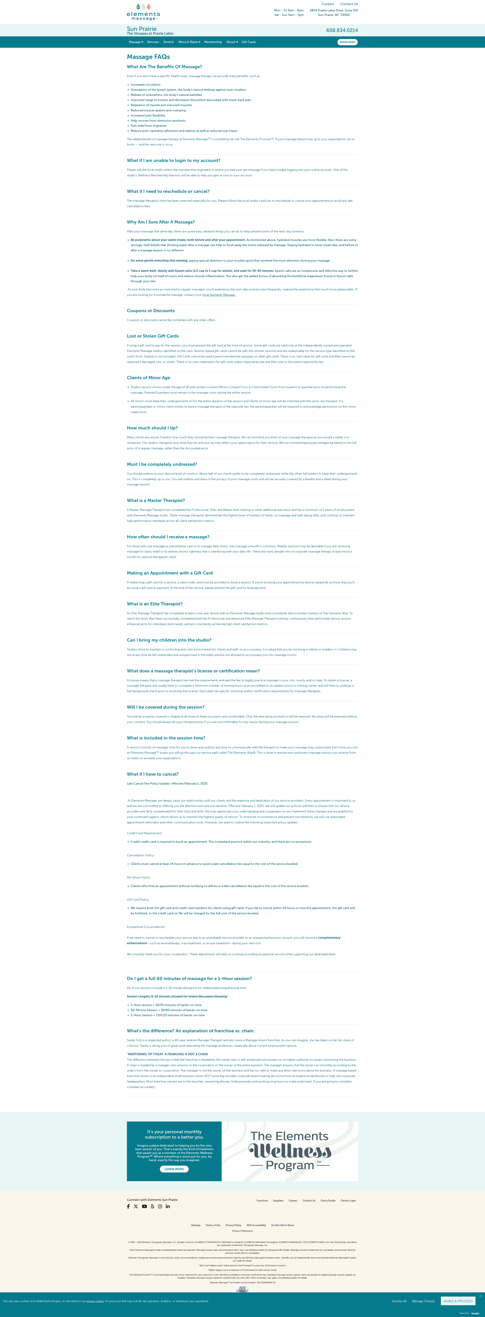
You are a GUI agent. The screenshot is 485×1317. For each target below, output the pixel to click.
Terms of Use (213, 1225)
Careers (328, 4)
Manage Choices (423, 1301)
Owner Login (348, 1200)
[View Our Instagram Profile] (159, 1206)
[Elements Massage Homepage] (146, 12)
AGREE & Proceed (458, 1301)
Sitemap (195, 1225)
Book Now (347, 42)
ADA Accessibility (256, 1225)
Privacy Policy (233, 1225)
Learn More (174, 1169)
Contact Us (349, 4)
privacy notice (95, 1301)
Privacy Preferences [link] (242, 1231)
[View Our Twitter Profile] (136, 1206)
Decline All (399, 1301)
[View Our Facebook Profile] (128, 1206)
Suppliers (278, 1200)
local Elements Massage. (219, 294)
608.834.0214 (342, 30)
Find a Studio (328, 1200)
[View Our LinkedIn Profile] (167, 1206)
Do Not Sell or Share (282, 1225)
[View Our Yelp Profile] (152, 1206)
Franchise (262, 1200)
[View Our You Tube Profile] (144, 1206)
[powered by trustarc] (475, 1313)
